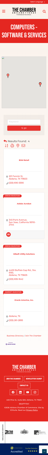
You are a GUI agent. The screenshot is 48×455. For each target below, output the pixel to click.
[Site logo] (24, 11)
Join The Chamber (33, 336)
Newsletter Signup (34, 379)
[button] (40, 84)
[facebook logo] (13, 392)
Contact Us (24, 385)
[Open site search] (44, 11)
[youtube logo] (27, 392)
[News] (8, 236)
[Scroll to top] (44, 451)
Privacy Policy (32, 410)
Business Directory (15, 336)
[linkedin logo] (20, 392)
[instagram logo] (35, 392)
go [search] (25, 128)
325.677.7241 (24, 404)
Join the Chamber (13, 379)
